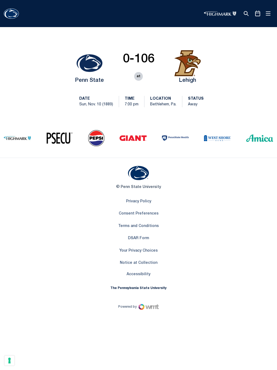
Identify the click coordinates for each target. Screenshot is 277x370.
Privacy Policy (138, 201)
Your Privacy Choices (138, 250)
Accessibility (138, 274)
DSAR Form (138, 238)
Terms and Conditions (138, 226)
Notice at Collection (138, 263)
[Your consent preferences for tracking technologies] (9, 360)
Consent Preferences (139, 213)
